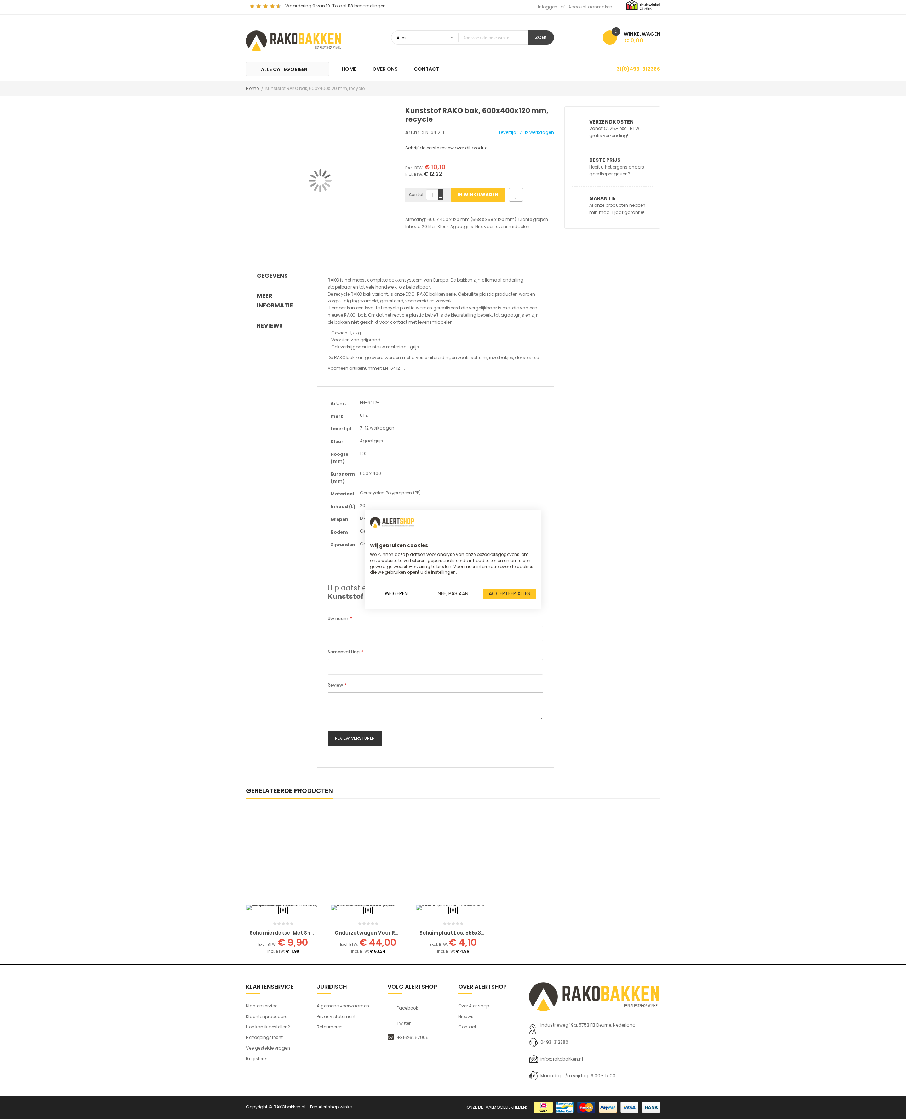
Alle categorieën (284, 69)
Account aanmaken (590, 7)
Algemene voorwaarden (343, 1006)
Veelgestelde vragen (268, 1048)
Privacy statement (336, 1016)
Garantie (602, 198)
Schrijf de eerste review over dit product (447, 148)
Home (252, 88)
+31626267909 (413, 1037)
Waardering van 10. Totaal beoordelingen (335, 6)
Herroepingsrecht (264, 1037)
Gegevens (272, 276)
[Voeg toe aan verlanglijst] (516, 195)
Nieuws (466, 1016)
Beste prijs (604, 160)
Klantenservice (261, 1006)
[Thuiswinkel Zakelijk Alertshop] (643, 5)
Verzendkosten (611, 121)
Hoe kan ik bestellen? (268, 1027)
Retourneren (330, 1027)
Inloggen (547, 7)
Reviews (270, 326)
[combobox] (459, 37)
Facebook (407, 1008)
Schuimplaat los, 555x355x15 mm (462, 932)
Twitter (404, 1023)
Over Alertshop (473, 1006)
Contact (467, 1027)
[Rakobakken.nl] (294, 40)
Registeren (257, 1059)
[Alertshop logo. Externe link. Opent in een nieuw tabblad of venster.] (392, 522)
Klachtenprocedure (266, 1016)
